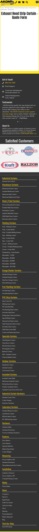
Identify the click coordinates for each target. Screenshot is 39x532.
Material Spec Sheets (8, 449)
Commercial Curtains (8, 370)
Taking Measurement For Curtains (11, 465)
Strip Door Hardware (8, 403)
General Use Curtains (8, 181)
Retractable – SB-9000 (8, 261)
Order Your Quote (7, 502)
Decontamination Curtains (9, 219)
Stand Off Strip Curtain (8, 318)
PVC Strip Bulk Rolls (7, 307)
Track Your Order (7, 505)
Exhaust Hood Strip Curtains (10, 321)
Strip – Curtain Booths (8, 238)
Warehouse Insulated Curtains (10, 381)
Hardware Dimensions (8, 430)
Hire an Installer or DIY (8, 459)
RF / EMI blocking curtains (9, 419)
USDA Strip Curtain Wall (9, 329)
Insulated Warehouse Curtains (10, 191)
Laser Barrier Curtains (8, 414)
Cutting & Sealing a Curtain (10, 478)
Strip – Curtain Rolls (7, 241)
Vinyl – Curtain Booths (8, 229)
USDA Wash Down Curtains (10, 216)
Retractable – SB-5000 (8, 258)
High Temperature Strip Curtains (11, 324)
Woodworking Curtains (8, 346)
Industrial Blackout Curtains (9, 411)
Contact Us (5, 494)
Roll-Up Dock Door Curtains (10, 384)
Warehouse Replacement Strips (11, 197)
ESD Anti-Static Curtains (9, 416)
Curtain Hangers (6, 400)
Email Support (10, 86)
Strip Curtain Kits (7, 301)
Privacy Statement (7, 514)
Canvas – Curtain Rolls (8, 249)
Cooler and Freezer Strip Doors (11, 332)
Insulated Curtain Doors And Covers (12, 390)
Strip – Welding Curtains (9, 235)
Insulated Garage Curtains (9, 277)
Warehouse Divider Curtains (10, 188)
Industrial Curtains (7, 368)
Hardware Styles (6, 427)
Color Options (6, 443)
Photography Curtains (8, 349)
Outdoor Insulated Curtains (10, 387)
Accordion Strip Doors (8, 312)
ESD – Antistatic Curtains (9, 354)
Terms (4, 508)
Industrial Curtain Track (8, 397)
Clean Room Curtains (8, 343)
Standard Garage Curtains (9, 274)
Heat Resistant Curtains (8, 340)
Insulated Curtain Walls (8, 378)
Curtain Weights (6, 452)
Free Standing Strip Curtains (10, 293)
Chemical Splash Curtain (9, 357)
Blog (3, 520)
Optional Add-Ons (7, 446)
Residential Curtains (7, 365)
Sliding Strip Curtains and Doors (11, 315)
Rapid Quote (6, 500)
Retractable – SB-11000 (8, 266)
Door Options (6, 440)
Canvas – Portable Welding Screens (12, 247)
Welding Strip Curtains (8, 304)
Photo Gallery (6, 486)
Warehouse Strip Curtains (9, 194)
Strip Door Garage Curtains (10, 280)
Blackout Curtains (7, 351)
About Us (4, 497)
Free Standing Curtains (8, 290)
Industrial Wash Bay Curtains (10, 213)
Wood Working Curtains (9, 283)
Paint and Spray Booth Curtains (11, 205)
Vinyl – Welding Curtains (9, 227)
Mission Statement (7, 517)
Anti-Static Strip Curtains (9, 327)
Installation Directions (8, 473)
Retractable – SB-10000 (8, 264)
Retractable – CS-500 (8, 255)
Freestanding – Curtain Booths (10, 252)
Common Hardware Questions (11, 433)
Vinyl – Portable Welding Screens (11, 232)
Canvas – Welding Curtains (9, 244)
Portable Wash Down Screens (10, 207)
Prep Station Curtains (8, 210)
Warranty (4, 511)
